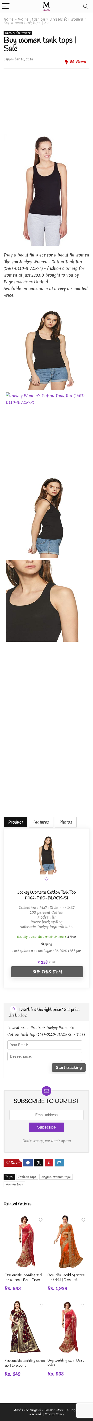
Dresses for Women (66, 19)
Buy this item (47, 972)
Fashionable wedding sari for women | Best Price (23, 1277)
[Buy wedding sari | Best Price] (68, 1304)
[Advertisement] (46, 99)
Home (8, 19)
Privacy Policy (54, 1414)
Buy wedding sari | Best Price (65, 1363)
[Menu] (5, 6)
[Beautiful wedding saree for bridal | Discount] (68, 1218)
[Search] (85, 6)
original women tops (56, 1177)
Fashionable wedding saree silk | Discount (25, 1363)
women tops (14, 1184)
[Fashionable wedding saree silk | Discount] (25, 1304)
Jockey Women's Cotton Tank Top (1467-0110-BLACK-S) (46, 895)
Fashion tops (27, 1177)
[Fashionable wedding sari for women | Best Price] (25, 1218)
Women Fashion (31, 19)
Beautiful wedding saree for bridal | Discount (66, 1277)
